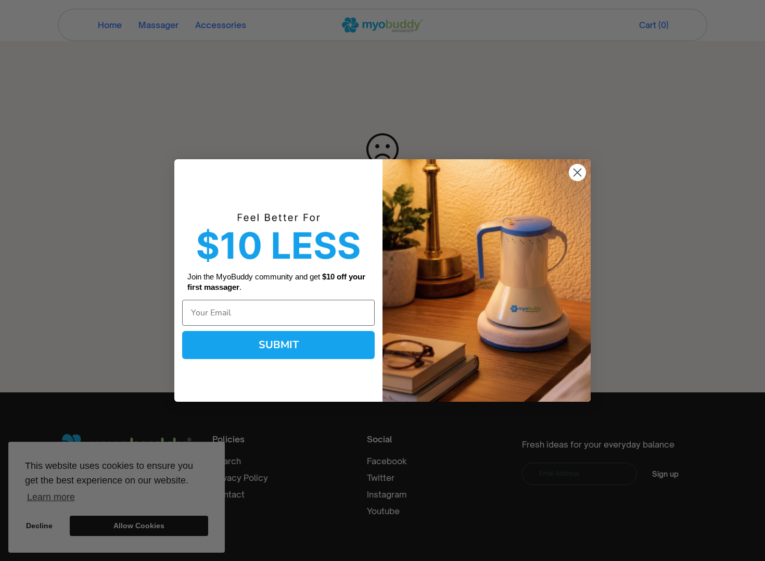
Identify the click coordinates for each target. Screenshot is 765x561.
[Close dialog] (577, 172)
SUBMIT (279, 345)
